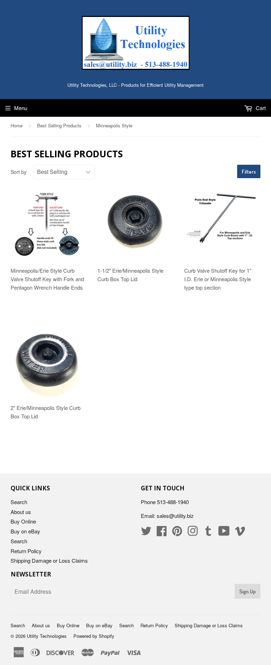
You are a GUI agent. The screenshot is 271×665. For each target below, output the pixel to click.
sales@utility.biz (175, 515)
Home (17, 125)
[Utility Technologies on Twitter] (146, 533)
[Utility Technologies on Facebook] (161, 533)
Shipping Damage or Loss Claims (49, 560)
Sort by (18, 171)
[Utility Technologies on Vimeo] (240, 533)
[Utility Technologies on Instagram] (192, 533)
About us (21, 511)
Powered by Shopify (93, 636)
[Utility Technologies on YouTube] (224, 533)
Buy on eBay (25, 531)
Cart (260, 107)
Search (19, 502)
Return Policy (26, 551)
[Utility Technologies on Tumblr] (208, 533)
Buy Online (23, 521)
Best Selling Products (59, 125)
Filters (249, 171)
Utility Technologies (47, 636)
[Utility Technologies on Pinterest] (177, 533)
